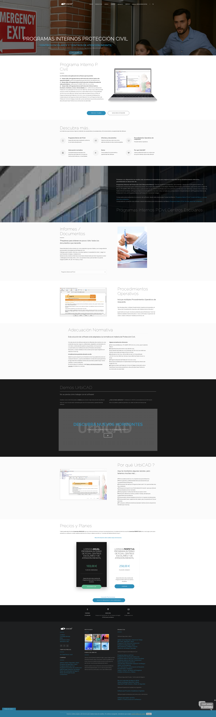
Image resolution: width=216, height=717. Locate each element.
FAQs (61, 638)
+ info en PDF (74, 52)
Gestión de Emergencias (124, 665)
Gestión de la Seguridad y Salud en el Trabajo (130, 640)
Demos (106, 4)
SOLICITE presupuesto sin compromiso (109, 600)
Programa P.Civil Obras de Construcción (71, 667)
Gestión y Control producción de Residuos (129, 699)
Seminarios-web (64, 641)
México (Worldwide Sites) (139, 4)
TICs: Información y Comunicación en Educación (131, 667)
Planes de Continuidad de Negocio (69, 671)
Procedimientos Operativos (125, 668)
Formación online (65, 640)
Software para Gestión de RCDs (126, 697)
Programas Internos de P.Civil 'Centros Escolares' (131, 658)
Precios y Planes (96, 113)
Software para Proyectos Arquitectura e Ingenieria (131, 691)
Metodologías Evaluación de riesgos (70, 669)
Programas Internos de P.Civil (125, 655)
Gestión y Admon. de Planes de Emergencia (130, 670)
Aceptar (149, 714)
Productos (98, 4)
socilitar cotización (118, 113)
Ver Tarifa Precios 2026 (66, 654)
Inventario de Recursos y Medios (126, 672)
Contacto (62, 634)
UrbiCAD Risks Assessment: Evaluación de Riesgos (131, 663)
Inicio (91, 4)
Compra (113, 4)
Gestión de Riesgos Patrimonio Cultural (128, 682)
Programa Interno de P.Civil (67, 666)
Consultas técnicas (65, 636)
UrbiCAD (127, 4)
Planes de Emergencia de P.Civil (126, 662)
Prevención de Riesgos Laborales (127, 648)
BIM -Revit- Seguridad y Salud (126, 641)
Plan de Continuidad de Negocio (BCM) (128, 680)
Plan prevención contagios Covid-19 (127, 646)
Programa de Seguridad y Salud (68, 664)
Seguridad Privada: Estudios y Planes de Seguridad (131, 684)
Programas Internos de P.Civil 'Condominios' (130, 660)
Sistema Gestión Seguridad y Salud (69, 662)
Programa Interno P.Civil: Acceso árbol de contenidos (186, 201)
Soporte (120, 4)
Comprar (124, 586)
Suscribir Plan (91, 586)
